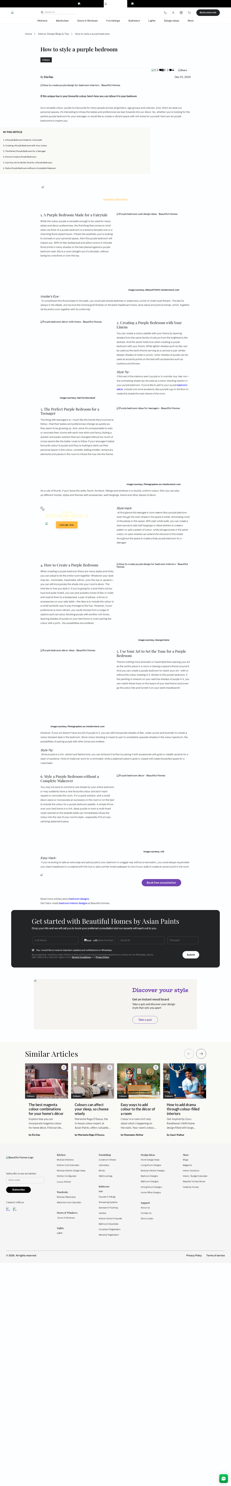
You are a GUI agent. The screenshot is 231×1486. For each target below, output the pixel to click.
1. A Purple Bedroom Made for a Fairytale (22, 140)
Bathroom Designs (149, 1181)
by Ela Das (34, 1134)
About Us (145, 1208)
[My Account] (173, 13)
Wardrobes (62, 20)
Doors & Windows (87, 20)
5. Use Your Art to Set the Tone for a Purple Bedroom (27, 162)
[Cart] (189, 13)
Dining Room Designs (151, 1187)
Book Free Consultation (115, 199)
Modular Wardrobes (66, 1197)
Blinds (102, 1171)
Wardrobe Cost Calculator (69, 1202)
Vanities (102, 1213)
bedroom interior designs (73, 903)
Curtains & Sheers (107, 1160)
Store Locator (147, 1218)
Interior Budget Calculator (195, 1176)
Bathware (134, 20)
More (191, 20)
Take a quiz (145, 1019)
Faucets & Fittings (107, 1197)
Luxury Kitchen (64, 1182)
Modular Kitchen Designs (153, 1171)
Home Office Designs (151, 1192)
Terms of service (215, 1255)
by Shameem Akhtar (132, 1134)
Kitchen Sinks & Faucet (110, 1218)
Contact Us (146, 1213)
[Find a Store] (181, 13)
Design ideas (171, 20)
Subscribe (18, 1189)
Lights (151, 20)
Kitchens (42, 20)
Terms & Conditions (81, 957)
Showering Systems (108, 1202)
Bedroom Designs (149, 1176)
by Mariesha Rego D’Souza (89, 1134)
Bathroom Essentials (108, 1224)
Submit (191, 954)
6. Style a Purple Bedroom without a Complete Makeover (29, 168)
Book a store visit (208, 12)
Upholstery (104, 1165)
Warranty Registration (109, 1235)
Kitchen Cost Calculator (68, 1165)
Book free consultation (161, 882)
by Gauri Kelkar (175, 1134)
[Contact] (165, 13)
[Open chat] (223, 1478)
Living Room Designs (151, 1165)
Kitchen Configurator (67, 1176)
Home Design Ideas (150, 1160)
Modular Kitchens (65, 1160)
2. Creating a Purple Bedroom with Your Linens (25, 145)
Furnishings (113, 20)
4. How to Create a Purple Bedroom (19, 156)
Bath (101, 1191)
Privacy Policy (102, 957)
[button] (146, 132)
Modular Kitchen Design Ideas (71, 1171)
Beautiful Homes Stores (194, 1181)
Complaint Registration (110, 1229)
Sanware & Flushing (108, 1208)
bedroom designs (79, 899)
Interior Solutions (191, 1171)
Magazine (187, 1165)
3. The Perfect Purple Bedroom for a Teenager (24, 151)
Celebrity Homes (191, 1187)
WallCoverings (105, 1176)
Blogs (185, 1160)
